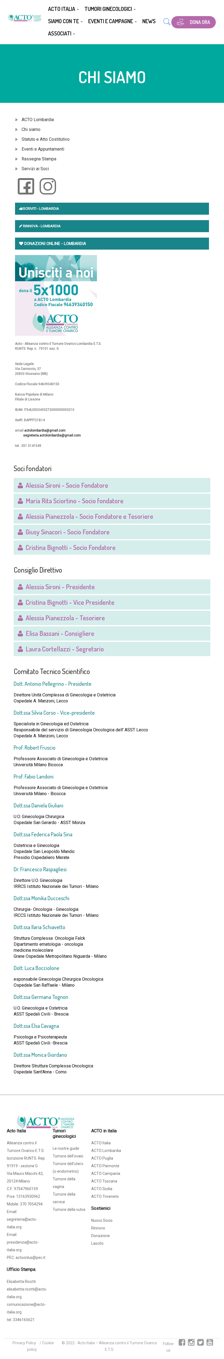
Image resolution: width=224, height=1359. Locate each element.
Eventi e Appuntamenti (43, 149)
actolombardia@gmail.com (45, 430)
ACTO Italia (62, 8)
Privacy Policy (24, 1343)
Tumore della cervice (64, 1198)
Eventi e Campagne (111, 21)
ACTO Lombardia (38, 119)
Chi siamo (31, 129)
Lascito (97, 1243)
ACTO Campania (105, 1173)
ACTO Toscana (104, 1181)
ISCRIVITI (29, 208)
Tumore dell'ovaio (68, 1156)
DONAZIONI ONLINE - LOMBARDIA (54, 243)
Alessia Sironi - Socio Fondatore (65, 485)
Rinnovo (98, 1228)
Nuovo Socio (102, 1220)
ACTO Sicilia (101, 1189)
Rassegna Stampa (39, 158)
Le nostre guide (66, 1148)
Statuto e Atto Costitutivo (46, 139)
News (149, 21)
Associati (60, 33)
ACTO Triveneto (105, 1196)
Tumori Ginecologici (108, 8)
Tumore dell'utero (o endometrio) (68, 1168)
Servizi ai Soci (35, 168)
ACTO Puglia (102, 1158)
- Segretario (63, 649)
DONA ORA (200, 22)
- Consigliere (58, 633)
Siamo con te (64, 21)
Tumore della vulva (69, 1209)
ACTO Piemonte (105, 1166)
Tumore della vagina (64, 1183)
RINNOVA (30, 226)
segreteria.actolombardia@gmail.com (52, 435)
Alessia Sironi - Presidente (59, 586)
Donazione (100, 1236)
